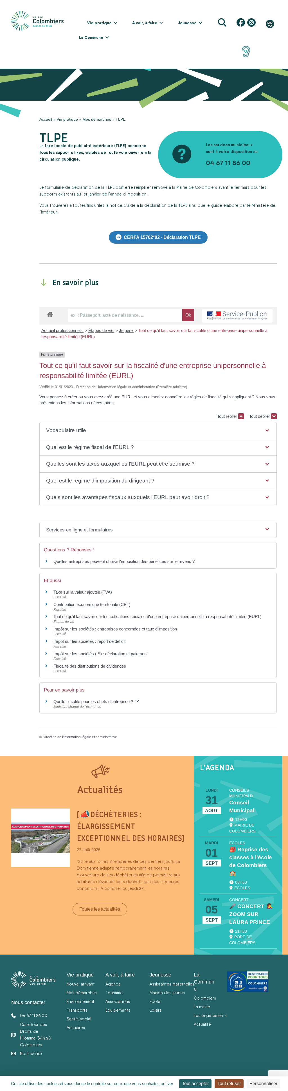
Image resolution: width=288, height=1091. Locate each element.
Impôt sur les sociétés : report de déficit (89, 641)
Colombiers (205, 998)
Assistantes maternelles (172, 984)
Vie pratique (99, 22)
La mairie (202, 1006)
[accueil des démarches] (50, 313)
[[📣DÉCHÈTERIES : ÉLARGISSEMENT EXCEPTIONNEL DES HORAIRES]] (40, 837)
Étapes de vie (101, 330)
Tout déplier (260, 416)
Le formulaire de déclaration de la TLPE (77, 187)
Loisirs (155, 1010)
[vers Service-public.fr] (237, 316)
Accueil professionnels (62, 330)
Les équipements (210, 1015)
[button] (116, 22)
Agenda (113, 984)
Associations (117, 1001)
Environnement (80, 1001)
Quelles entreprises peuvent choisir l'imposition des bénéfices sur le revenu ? (124, 561)
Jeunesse (187, 22)
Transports (77, 1010)
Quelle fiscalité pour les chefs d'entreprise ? (93, 701)
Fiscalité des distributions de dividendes (89, 666)
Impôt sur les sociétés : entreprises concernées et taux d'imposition (115, 629)
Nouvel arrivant (81, 984)
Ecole (155, 1001)
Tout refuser (229, 1083)
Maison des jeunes (167, 992)
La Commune (91, 37)
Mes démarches (96, 119)
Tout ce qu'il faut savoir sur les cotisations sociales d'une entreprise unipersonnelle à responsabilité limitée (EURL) (157, 616)
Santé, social (79, 1018)
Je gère (126, 330)
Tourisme (114, 992)
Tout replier (227, 416)
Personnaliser (263, 1083)
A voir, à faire (144, 22)
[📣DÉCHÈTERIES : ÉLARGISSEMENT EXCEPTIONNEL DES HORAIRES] (130, 826)
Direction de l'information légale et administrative (80, 737)
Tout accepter (195, 1083)
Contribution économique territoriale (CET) (91, 604)
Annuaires (76, 1027)
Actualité (202, 1024)
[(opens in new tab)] (246, 51)
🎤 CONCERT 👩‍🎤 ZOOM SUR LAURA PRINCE (251, 914)
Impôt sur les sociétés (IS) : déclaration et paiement (100, 653)
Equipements (117, 1010)
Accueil (45, 119)
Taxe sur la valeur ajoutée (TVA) (82, 592)
